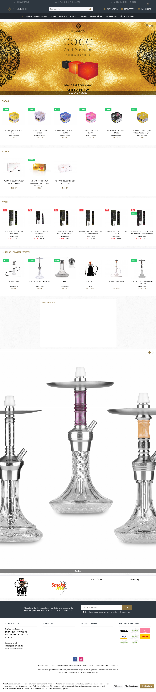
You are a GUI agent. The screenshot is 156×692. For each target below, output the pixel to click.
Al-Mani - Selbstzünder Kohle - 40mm (14, 182)
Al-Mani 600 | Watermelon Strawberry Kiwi (65, 232)
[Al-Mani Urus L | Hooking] (14, 268)
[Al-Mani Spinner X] (90, 268)
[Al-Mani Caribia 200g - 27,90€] (65, 117)
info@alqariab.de (14, 645)
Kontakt (52, 665)
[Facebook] (75, 659)
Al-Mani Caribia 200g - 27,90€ (65, 131)
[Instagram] (81, 659)
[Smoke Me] (21, 587)
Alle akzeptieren (131, 686)
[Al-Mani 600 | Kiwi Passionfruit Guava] (39, 218)
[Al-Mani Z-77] (65, 268)
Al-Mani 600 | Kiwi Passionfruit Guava (39, 232)
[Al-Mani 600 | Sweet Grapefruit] (13, 218)
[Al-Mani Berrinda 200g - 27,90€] (39, 117)
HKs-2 (39, 281)
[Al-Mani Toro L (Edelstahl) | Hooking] (116, 268)
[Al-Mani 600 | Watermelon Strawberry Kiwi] (65, 218)
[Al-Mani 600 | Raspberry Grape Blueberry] (141, 218)
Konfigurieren (146, 686)
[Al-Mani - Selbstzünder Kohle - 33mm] (65, 167)
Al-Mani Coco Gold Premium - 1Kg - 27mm (39, 182)
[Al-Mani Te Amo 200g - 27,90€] (90, 117)
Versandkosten (73, 670)
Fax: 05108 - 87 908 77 (16, 634)
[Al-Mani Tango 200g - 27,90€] (13, 117)
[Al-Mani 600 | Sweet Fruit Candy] (90, 218)
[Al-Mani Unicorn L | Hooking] (142, 268)
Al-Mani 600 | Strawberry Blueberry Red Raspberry (116, 232)
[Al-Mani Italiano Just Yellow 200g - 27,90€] (116, 117)
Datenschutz (99, 665)
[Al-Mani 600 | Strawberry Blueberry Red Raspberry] (116, 218)
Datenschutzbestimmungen (96, 612)
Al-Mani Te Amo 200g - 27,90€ (90, 131)
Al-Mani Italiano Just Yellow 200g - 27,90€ (116, 131)
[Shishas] (78, 461)
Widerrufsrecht (88, 665)
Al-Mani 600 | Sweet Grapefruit (13, 232)
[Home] (23, 16)
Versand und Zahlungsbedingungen (69, 665)
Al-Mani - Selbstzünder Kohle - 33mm (65, 182)
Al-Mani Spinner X (90, 281)
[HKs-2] (39, 268)
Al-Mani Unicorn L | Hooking (142, 282)
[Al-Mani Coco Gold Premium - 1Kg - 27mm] (39, 167)
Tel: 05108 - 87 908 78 (16, 631)
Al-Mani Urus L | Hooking (14, 281)
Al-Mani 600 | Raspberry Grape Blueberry (142, 232)
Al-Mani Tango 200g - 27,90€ (14, 131)
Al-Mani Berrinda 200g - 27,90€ (39, 131)
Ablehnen (118, 686)
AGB (106, 665)
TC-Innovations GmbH (91, 672)
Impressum (114, 665)
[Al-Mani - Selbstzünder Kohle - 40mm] (14, 167)
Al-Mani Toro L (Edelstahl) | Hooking (116, 282)
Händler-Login (43, 665)
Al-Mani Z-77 (65, 281)
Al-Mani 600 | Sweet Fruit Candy (90, 232)
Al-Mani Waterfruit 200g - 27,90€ (142, 131)
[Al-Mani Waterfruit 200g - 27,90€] (141, 117)
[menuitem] (143, 9)
